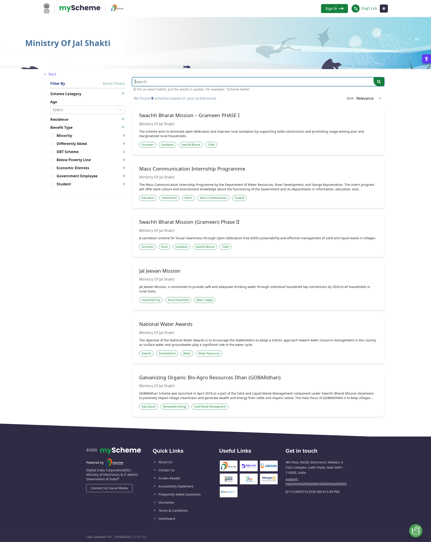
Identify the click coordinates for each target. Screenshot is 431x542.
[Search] (379, 81)
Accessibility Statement (175, 486)
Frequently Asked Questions (179, 494)
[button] (147, 145)
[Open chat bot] (415, 531)
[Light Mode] (384, 8)
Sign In (331, 8)
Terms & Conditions (173, 510)
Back (52, 74)
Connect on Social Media (109, 488)
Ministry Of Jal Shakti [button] (156, 123)
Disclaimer (166, 502)
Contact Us (166, 470)
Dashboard (166, 518)
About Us (165, 462)
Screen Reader (169, 478)
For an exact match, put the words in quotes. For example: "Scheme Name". (194, 89)
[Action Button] (79, 8)
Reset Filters (114, 83)
